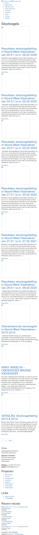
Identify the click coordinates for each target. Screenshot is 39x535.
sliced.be (10, 534)
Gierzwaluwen (9, 478)
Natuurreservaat (10, 9)
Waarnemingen (9, 496)
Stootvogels (8, 486)
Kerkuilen (8, 480)
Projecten (8, 10)
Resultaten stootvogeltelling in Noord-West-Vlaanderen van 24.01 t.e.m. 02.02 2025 (19, 98)
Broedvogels (9, 474)
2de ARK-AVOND (6, 512)
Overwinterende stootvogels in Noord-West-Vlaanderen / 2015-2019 (19, 329)
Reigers (7, 482)
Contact (7, 16)
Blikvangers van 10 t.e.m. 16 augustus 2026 (14, 526)
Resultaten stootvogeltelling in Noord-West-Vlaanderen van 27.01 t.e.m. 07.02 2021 (19, 238)
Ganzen (7, 476)
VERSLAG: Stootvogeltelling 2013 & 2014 (19, 417)
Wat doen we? (9, 7)
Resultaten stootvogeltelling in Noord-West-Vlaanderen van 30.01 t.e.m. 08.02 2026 (19, 51)
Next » (11, 440)
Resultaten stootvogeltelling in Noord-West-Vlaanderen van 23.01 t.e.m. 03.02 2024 (19, 145)
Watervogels (9, 487)
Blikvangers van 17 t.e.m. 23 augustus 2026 (14, 507)
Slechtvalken (9, 484)
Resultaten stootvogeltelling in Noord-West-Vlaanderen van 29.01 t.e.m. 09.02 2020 (19, 284)
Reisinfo (7, 12)
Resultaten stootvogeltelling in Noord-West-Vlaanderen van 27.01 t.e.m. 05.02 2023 (19, 191)
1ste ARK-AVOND (6, 517)
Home (7, 3)
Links (6, 14)
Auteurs (7, 18)
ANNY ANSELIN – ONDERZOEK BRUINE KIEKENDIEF (16, 370)
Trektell (7, 498)
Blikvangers (8, 5)
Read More (4, 72)
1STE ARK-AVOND (7, 521)
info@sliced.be (19, 534)
